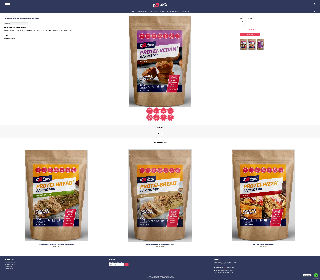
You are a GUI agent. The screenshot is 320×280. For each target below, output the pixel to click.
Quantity (242, 21)
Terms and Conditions (10, 262)
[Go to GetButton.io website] (316, 278)
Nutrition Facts (14, 23)
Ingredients (7, 23)
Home (132, 11)
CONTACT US (185, 11)
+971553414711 (230, 268)
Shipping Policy (9, 268)
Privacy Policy (8, 266)
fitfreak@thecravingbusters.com (224, 270)
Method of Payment (10, 264)
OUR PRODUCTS (142, 11)
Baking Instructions (22, 23)
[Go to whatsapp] (316, 275)
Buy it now (250, 34)
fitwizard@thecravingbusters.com (224, 272)
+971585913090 (219, 268)
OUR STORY (153, 11)
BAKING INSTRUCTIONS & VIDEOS (169, 11)
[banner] (160, 4)
